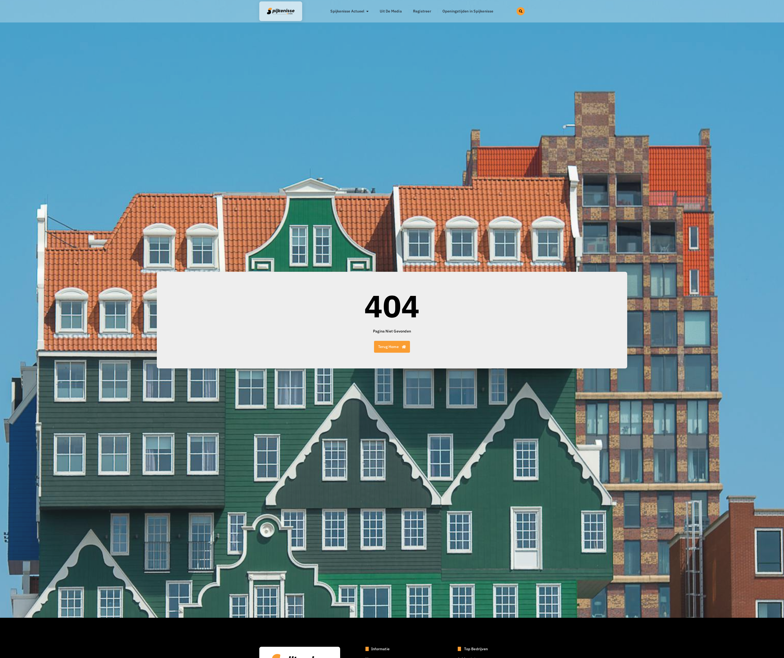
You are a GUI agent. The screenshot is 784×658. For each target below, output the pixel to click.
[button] (521, 11)
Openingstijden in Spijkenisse (467, 11)
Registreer (422, 11)
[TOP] (42, 578)
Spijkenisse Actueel (347, 11)
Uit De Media (391, 11)
